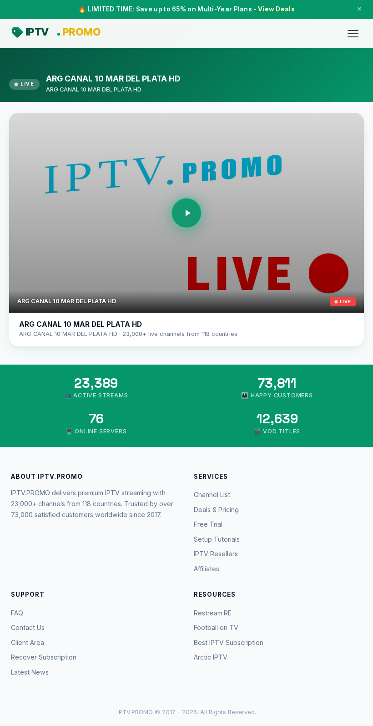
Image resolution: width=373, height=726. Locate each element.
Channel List (212, 494)
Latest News (30, 672)
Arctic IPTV (210, 657)
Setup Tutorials (217, 539)
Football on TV (216, 627)
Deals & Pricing (216, 509)
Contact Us (28, 627)
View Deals (276, 9)
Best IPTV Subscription (228, 642)
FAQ (17, 613)
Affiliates (206, 569)
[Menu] (353, 33)
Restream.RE (213, 613)
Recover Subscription (43, 657)
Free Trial (208, 524)
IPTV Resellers (216, 554)
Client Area (27, 642)
